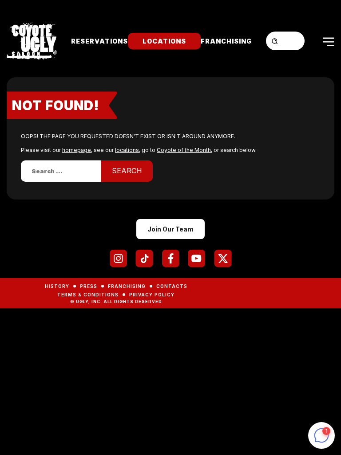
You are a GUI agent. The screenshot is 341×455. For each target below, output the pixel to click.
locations (127, 150)
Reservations (99, 41)
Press (88, 286)
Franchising (226, 41)
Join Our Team (170, 229)
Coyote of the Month (184, 150)
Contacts (171, 286)
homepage (76, 150)
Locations (164, 41)
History (57, 286)
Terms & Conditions (88, 294)
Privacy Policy (151, 294)
